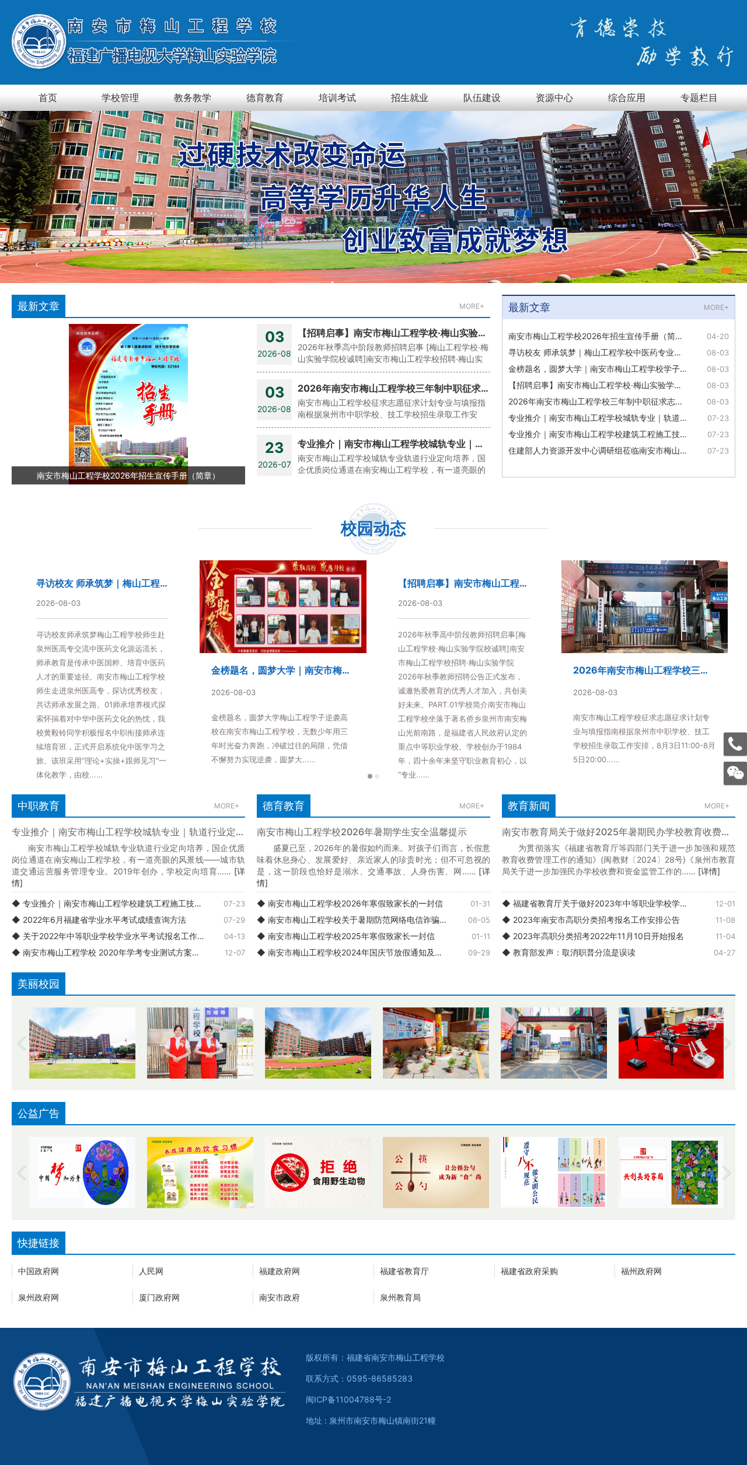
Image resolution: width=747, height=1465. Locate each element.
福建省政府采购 (529, 1271)
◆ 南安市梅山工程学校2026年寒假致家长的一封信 (350, 903)
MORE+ (471, 306)
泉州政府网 (38, 1297)
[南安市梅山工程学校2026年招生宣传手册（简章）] (128, 403)
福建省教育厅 (404, 1271)
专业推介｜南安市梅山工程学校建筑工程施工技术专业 (606, 434)
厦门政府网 (159, 1297)
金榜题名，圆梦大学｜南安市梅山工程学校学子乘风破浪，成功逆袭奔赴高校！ (618, 369)
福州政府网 (641, 1271)
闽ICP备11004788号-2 (348, 1399)
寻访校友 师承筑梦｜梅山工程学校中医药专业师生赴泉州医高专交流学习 (618, 352)
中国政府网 (38, 1271)
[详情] (709, 871)
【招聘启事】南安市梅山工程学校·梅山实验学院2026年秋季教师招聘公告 (618, 385)
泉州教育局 (400, 1297)
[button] (691, 271)
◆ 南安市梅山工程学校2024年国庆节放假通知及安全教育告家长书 (373, 952)
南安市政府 (279, 1297)
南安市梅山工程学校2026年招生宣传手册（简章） (600, 336)
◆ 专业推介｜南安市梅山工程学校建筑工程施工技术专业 (115, 903)
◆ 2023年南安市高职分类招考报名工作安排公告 (591, 920)
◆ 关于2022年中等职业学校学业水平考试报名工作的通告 (117, 936)
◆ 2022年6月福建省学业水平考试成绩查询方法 (99, 920)
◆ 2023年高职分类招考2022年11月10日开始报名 (593, 936)
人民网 (151, 1271)
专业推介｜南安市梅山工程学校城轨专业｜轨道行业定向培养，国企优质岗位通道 (618, 418)
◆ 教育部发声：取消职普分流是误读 (569, 952)
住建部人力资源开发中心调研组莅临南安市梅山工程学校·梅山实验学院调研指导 (618, 450)
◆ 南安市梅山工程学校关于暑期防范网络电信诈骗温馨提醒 (364, 920)
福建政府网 (279, 1271)
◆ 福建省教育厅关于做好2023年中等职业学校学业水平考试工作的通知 (618, 903)
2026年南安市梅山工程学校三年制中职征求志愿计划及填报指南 (618, 401)
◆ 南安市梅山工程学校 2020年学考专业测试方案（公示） (118, 952)
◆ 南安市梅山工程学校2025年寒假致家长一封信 (346, 936)
